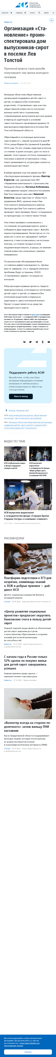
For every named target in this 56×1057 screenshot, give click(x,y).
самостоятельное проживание (28, 418)
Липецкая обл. (22, 410)
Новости (8, 22)
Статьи (7, 602)
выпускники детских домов (21, 415)
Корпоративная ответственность (27, 523)
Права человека (11, 83)
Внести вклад (21, 396)
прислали (35, 315)
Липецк (12, 410)
